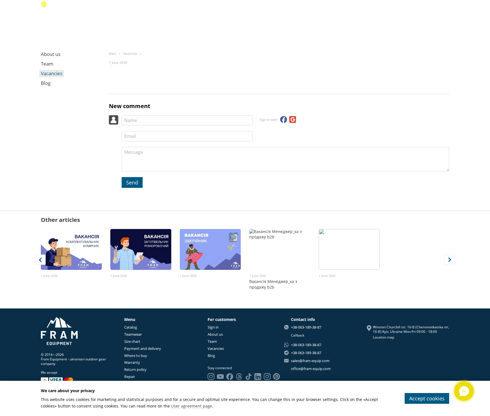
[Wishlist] (424, 4)
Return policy (135, 369)
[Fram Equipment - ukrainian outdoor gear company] (59, 330)
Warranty (132, 362)
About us (352, 23)
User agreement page (191, 406)
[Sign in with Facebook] (283, 119)
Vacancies (390, 23)
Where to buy (135, 355)
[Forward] (449, 260)
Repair (129, 376)
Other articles (60, 220)
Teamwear (133, 334)
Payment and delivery (142, 348)
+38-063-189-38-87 (68, 4)
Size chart (132, 341)
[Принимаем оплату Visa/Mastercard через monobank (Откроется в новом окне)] (44, 380)
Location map (383, 337)
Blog (408, 23)
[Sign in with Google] (292, 119)
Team (371, 23)
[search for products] (85, 22)
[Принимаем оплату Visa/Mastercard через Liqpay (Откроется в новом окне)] (61, 380)
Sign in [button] (213, 327)
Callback (297, 335)
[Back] (40, 260)
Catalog (130, 327)
